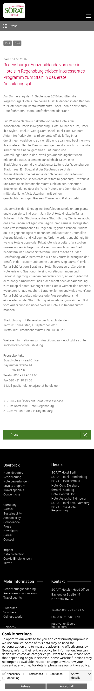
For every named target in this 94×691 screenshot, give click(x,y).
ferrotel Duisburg (62, 489)
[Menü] (87, 16)
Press (15, 434)
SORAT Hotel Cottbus (65, 481)
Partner (8, 509)
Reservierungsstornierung (20, 593)
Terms (7, 562)
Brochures (10, 608)
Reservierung (12, 477)
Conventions (11, 494)
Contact (8, 539)
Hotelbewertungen (15, 481)
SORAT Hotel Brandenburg (69, 476)
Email (17, 43)
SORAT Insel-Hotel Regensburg (63, 509)
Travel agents (12, 597)
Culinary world (12, 616)
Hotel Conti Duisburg (65, 485)
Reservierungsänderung (19, 588)
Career (7, 535)
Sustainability (12, 513)
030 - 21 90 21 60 (25, 375)
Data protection (13, 554)
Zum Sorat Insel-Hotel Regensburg (30, 406)
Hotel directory (13, 472)
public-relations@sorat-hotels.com (36, 385)
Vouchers (9, 612)
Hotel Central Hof (62, 494)
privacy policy (42, 650)
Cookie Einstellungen (17, 558)
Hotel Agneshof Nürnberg (68, 498)
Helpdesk (9, 627)
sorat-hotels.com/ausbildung (23, 345)
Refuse (25, 686)
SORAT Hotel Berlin (64, 472)
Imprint (8, 549)
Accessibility (12, 517)
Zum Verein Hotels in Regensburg (30, 411)
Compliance (11, 522)
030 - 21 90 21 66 (68, 616)
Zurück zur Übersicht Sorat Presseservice (35, 401)
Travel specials (13, 490)
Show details (75, 676)
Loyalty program (14, 485)
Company (9, 504)
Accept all (67, 686)
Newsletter (10, 530)
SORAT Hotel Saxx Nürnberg (70, 502)
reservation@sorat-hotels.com (64, 625)
